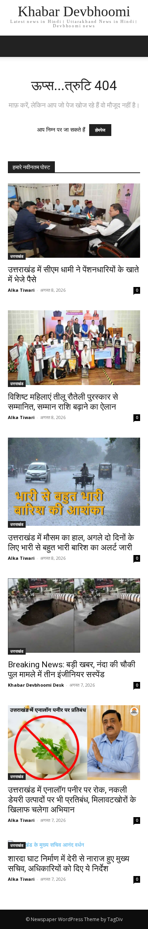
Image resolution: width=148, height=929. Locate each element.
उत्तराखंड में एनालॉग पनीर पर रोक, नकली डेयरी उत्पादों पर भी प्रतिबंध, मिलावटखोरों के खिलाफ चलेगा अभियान (72, 799)
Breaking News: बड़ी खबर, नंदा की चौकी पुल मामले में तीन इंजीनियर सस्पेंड (71, 669)
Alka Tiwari (21, 290)
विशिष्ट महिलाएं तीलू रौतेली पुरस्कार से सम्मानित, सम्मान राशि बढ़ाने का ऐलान (63, 402)
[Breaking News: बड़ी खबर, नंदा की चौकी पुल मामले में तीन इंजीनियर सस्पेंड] (74, 616)
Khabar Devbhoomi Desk (36, 685)
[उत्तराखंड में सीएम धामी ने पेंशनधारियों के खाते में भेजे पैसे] (74, 221)
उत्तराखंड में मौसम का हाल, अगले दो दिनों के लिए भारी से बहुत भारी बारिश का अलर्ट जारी (71, 542)
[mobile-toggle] (13, 46)
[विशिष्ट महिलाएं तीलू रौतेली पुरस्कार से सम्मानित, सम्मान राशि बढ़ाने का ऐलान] (74, 348)
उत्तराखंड (16, 256)
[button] (137, 46)
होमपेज (100, 130)
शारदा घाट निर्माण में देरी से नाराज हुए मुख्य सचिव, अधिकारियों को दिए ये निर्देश (68, 863)
